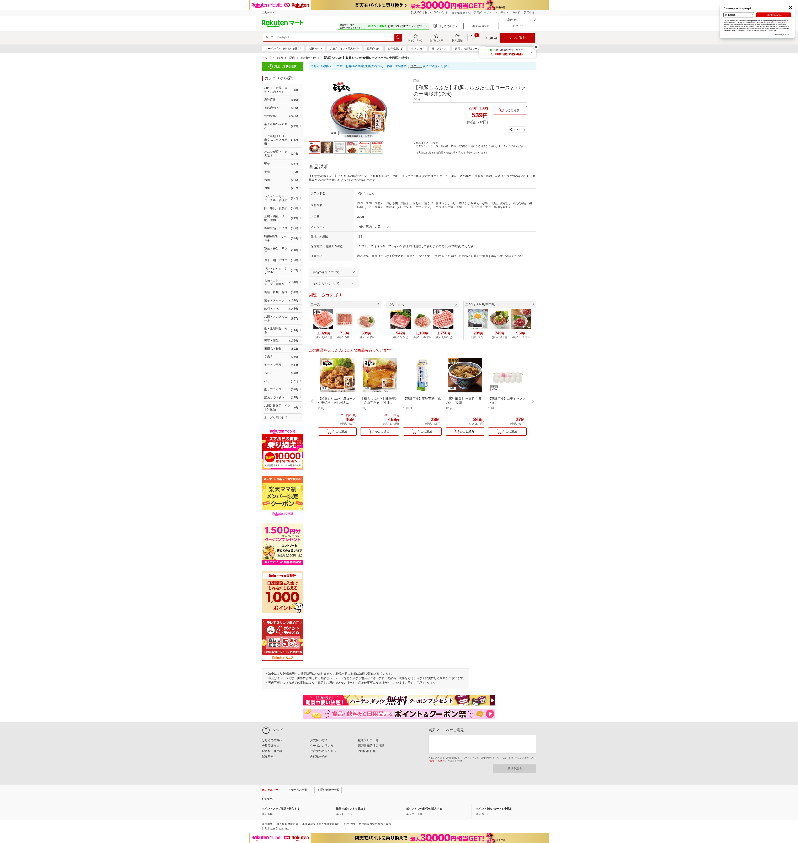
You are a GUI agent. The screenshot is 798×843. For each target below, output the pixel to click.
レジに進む (517, 37)
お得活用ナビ (395, 48)
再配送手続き (319, 756)
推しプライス (439, 48)
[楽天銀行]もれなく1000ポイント (429, 12)
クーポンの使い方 (321, 745)
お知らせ (511, 19)
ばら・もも (396, 304)
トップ (266, 57)
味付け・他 (308, 57)
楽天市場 (529, 12)
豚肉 (292, 57)
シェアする (520, 129)
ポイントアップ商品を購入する (281, 808)
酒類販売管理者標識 (371, 745)
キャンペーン (416, 40)
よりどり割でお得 (275, 417)
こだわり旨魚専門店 (480, 304)
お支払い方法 (319, 740)
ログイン (416, 66)
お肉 (280, 57)
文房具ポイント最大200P (344, 48)
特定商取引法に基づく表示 (375, 824)
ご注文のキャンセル (323, 751)
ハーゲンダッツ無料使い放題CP (283, 48)
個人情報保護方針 (287, 824)
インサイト (502, 12)
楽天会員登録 (481, 26)
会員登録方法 (270, 745)
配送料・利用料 (272, 751)
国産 (416, 80)
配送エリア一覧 (368, 740)
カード (516, 12)
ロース (315, 304)
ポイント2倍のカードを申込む (494, 808)
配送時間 (267, 756)
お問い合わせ (367, 751)
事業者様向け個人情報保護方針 (321, 824)
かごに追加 (512, 110)
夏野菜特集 (373, 48)
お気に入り (436, 40)
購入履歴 (457, 40)
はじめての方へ (447, 26)
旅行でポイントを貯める (351, 808)
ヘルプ (531, 19)
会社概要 (267, 824)
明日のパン (315, 48)
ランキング (417, 48)
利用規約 (349, 824)
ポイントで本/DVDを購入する (424, 808)
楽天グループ (481, 12)
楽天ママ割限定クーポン (469, 48)
